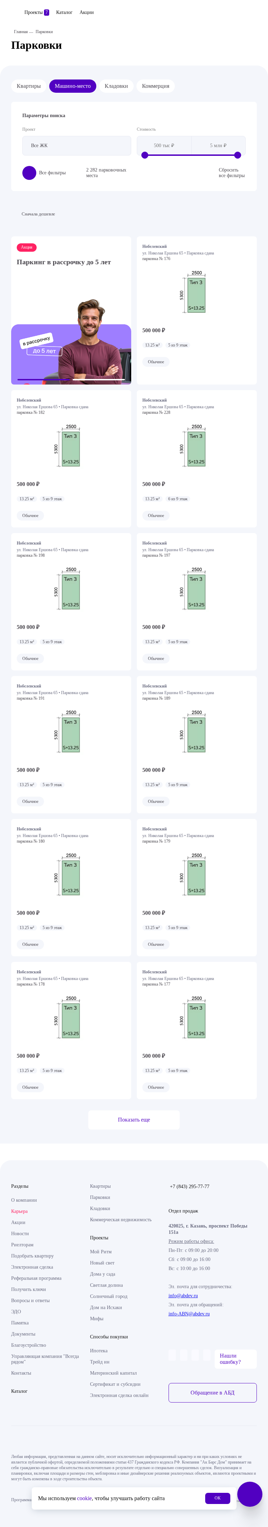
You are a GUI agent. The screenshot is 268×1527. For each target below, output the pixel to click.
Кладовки (116, 86)
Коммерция (155, 86)
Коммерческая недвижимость (120, 1219)
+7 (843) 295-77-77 (189, 1186)
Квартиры (29, 86)
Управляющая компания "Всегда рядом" (45, 1359)
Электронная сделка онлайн (119, 1395)
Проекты (36, 12)
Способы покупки (109, 1336)
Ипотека (98, 1350)
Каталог (64, 12)
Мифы (96, 1318)
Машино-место (73, 86)
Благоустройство (28, 1345)
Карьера (19, 1211)
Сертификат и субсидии (115, 1384)
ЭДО (16, 1311)
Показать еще (134, 1120)
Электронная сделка (32, 1267)
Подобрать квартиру (32, 1256)
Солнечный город (108, 1296)
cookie (84, 1498)
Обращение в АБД (212, 1393)
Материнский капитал (113, 1373)
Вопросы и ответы (30, 1300)
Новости (20, 1233)
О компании (24, 1200)
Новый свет (102, 1263)
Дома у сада (102, 1274)
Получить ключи (28, 1289)
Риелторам (22, 1244)
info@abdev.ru (183, 1295)
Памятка (20, 1322)
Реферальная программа (36, 1278)
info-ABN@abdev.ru (189, 1313)
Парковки (100, 1197)
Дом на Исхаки (106, 1307)
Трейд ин (100, 1362)
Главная (21, 31)
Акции (87, 12)
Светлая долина (106, 1285)
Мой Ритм (101, 1251)
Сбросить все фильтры (232, 172)
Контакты (21, 1373)
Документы (23, 1334)
